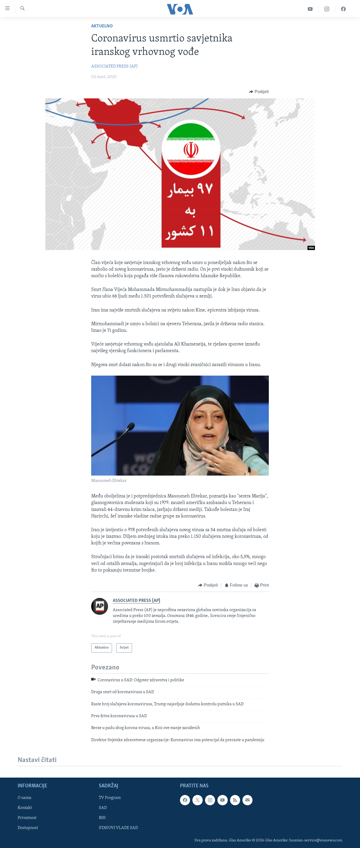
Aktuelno (102, 26)
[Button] (259, 91)
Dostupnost (28, 828)
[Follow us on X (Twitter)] (197, 800)
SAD (103, 808)
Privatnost (27, 818)
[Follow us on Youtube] (222, 800)
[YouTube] (310, 9)
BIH (102, 818)
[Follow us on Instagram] (210, 800)
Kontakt (25, 808)
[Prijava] (247, 800)
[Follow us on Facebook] (185, 800)
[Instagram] (327, 9)
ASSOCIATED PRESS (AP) (114, 66)
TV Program (110, 798)
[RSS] (235, 800)
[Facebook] (343, 9)
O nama (24, 798)
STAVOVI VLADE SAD (118, 828)
